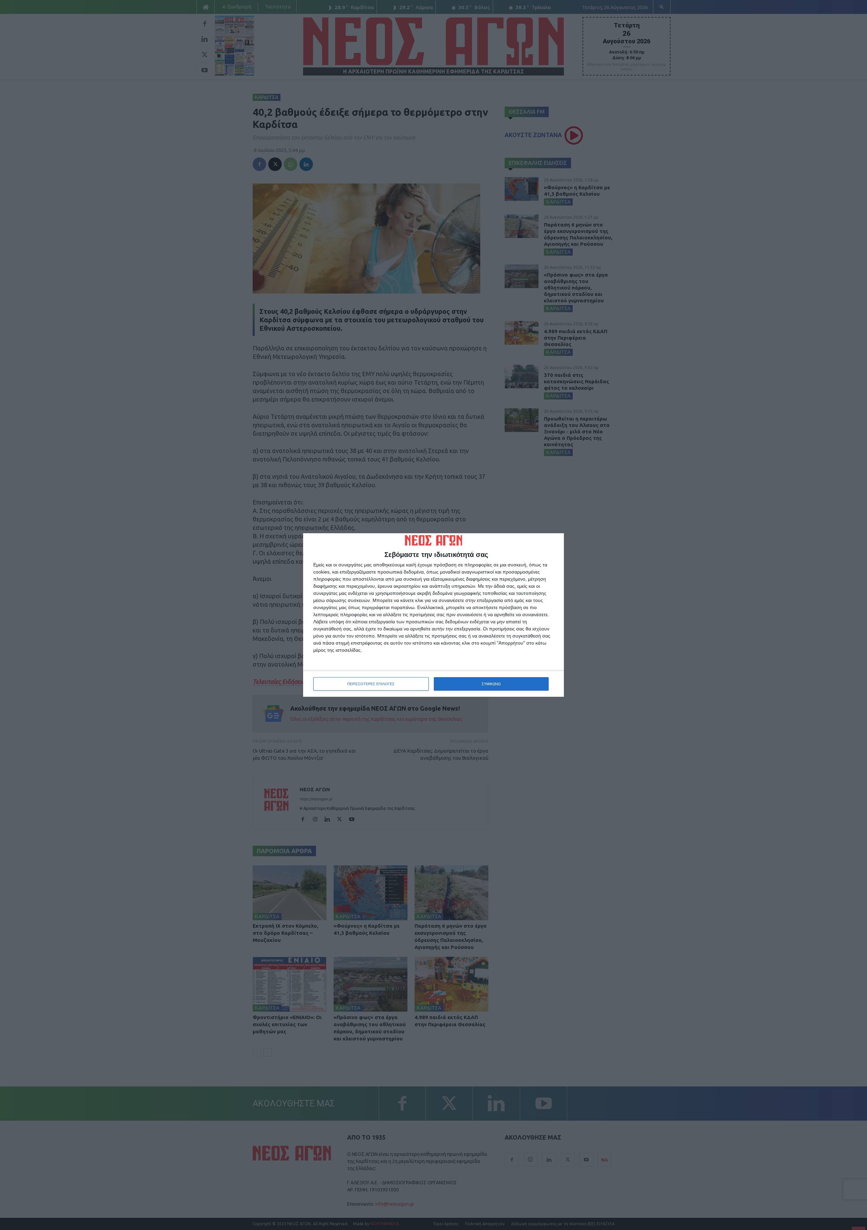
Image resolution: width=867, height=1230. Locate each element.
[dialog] (433, 615)
